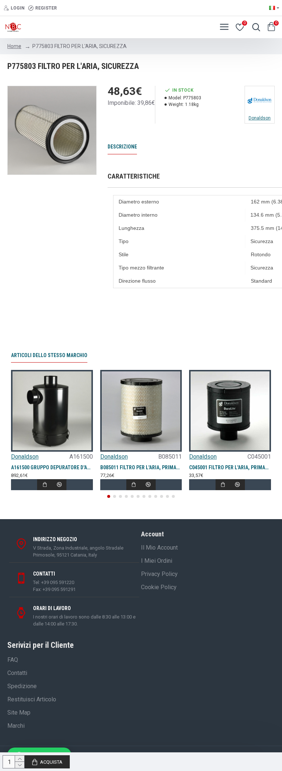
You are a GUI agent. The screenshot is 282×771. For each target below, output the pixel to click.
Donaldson (25, 456)
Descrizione (122, 147)
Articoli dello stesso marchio (49, 355)
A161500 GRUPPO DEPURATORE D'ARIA (52, 467)
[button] (108, 496)
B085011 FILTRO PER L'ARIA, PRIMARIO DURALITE (141, 467)
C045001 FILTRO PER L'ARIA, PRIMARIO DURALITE (230, 467)
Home (14, 46)
